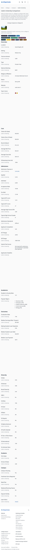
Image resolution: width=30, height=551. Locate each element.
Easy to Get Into (19, 527)
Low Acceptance (19, 528)
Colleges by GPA (4, 535)
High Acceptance (19, 525)
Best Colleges (18, 517)
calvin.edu (17, 87)
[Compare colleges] (22, 2)
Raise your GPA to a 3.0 (20, 539)
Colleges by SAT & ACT (5, 533)
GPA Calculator (19, 534)
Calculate (17, 171)
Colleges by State (4, 543)
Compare (3, 540)
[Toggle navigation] (28, 2)
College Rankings (19, 515)
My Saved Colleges (5, 538)
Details (16, 501)
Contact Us (3, 518)
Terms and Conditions (5, 547)
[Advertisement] (15, 111)
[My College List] (25, 2)
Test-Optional (18, 523)
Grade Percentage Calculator (21, 541)
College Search (4, 537)
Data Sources (4, 515)
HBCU (17, 522)
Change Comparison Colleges (14, 23)
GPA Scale (18, 544)
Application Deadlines (20, 520)
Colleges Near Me (4, 542)
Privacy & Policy (14, 547)
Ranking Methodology (5, 517)
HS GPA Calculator (19, 536)
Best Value (18, 518)
